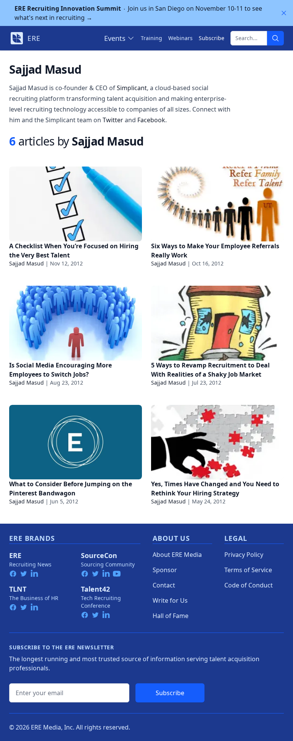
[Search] (275, 38)
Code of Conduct (248, 585)
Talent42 (95, 589)
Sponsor (165, 570)
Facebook (151, 120)
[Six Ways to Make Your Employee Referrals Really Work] (217, 204)
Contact (164, 585)
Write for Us (170, 600)
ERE (15, 555)
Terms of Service (248, 570)
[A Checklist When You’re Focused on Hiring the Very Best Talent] (75, 204)
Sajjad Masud (26, 263)
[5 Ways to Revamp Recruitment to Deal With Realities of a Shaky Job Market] (217, 323)
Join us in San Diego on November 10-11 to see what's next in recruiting (138, 13)
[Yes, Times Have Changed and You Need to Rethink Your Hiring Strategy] (217, 442)
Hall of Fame (170, 616)
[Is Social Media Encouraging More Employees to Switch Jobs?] (75, 323)
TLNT (17, 589)
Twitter (113, 120)
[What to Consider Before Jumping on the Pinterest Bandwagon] (75, 442)
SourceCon (99, 555)
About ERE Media (177, 554)
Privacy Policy (243, 554)
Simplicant (132, 88)
